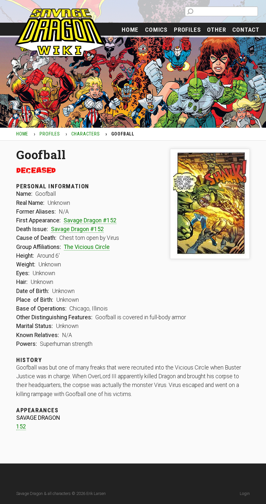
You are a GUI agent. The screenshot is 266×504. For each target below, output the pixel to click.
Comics (156, 29)
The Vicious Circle (87, 247)
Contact (246, 29)
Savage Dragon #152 (90, 220)
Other (216, 29)
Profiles (187, 29)
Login (245, 493)
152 (21, 426)
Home (130, 29)
